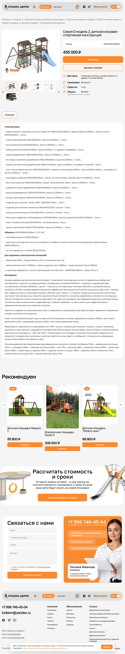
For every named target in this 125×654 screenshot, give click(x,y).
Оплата (69, 610)
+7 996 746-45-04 (87, 522)
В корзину (93, 59)
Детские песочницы (97, 632)
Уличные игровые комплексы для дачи (104, 614)
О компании (51, 610)
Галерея (50, 614)
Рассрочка (70, 617)
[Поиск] (34, 6)
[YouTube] (14, 620)
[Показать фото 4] (50, 86)
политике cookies (32, 648)
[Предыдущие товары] (4, 404)
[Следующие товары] (121, 404)
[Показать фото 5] (11, 97)
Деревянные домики (97, 635)
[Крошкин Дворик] (17, 7)
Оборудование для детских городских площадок (104, 640)
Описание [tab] (9, 115)
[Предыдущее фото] (3, 92)
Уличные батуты (95, 625)
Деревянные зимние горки (99, 610)
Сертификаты (52, 625)
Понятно (106, 647)
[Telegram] (89, 6)
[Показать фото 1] (11, 86)
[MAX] (84, 6)
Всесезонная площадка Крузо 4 (59, 433)
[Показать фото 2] (24, 86)
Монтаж (69, 621)
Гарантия (70, 625)
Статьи (50, 617)
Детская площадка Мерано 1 (24, 429)
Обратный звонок (100, 7)
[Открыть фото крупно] (31, 55)
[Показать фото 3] (37, 86)
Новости (50, 621)
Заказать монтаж (93, 67)
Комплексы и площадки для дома (102, 621)
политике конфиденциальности (54, 648)
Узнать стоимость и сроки (62, 497)
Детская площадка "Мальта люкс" (93, 429)
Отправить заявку (32, 575)
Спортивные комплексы (98, 617)
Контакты (51, 628)
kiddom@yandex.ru (16, 612)
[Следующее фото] (58, 92)
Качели (92, 628)
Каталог (47, 7)
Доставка (58, 7)
